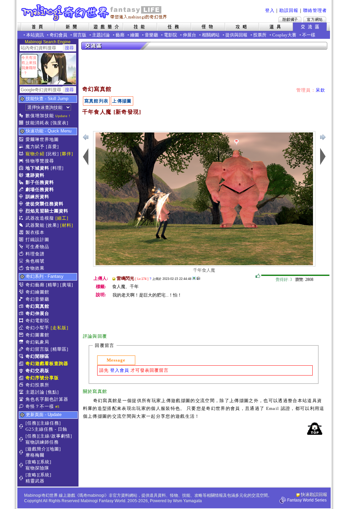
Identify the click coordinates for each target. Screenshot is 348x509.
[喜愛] (52, 146)
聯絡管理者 (315, 10)
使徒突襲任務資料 (44, 203)
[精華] (52, 284)
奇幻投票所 (37, 384)
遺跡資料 (35, 175)
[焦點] (52, 392)
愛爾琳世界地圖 (42, 139)
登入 (270, 10)
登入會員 (119, 370)
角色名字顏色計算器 (46, 399)
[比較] (52, 153)
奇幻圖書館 (37, 334)
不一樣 (308, 34)
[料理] (57, 168)
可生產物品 (37, 246)
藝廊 (120, 34)
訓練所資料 (37, 196)
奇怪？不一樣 (39, 406)
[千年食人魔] (204, 263)
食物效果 (35, 268)
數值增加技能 (39, 115)
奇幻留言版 (37, 349)
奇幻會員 (58, 34)
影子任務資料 (39, 182)
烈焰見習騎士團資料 (46, 210)
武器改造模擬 (39, 218)
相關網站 (211, 34)
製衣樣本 (35, 232)
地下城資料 (37, 168)
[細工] (61, 218)
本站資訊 (35, 34)
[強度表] (59, 122)
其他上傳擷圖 (194, 278)
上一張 (323, 137)
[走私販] (59, 327)
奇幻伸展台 (37, 313)
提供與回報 (236, 34)
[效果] (52, 225)
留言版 (79, 34)
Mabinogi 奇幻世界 (94, 12)
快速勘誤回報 (314, 494)
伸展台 (189, 34)
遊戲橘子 (289, 19)
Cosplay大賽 (284, 34)
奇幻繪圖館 (37, 292)
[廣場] (66, 284)
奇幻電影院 (37, 320)
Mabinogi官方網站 (314, 19)
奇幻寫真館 (37, 306)
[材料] (66, 225)
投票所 (259, 34)
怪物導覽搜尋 (39, 160)
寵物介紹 (35, 153)
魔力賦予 (35, 146)
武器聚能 (35, 225)
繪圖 (134, 34)
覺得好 (258, 276)
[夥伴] (66, 153)
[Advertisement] (204, 68)
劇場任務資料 (39, 189)
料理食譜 (35, 253)
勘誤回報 (288, 10)
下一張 (85, 137)
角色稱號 (35, 261)
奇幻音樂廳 (37, 299)
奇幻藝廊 (35, 284)
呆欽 (321, 90)
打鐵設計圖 (37, 239)
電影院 (170, 34)
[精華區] (59, 349)
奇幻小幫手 (37, 327)
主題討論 (101, 34)
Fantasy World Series (307, 500)
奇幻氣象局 (37, 342)
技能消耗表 (37, 122)
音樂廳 (151, 34)
